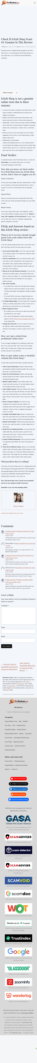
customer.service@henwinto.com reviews (12, 513)
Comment (5, 606)
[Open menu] (34, 3)
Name (3, 627)
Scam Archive (32, 46)
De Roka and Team (10, 531)
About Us (7, 690)
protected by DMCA (27, 1013)
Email (3, 636)
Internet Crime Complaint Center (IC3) (24, 319)
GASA (27, 681)
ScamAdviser (20, 683)
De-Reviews (18, 707)
